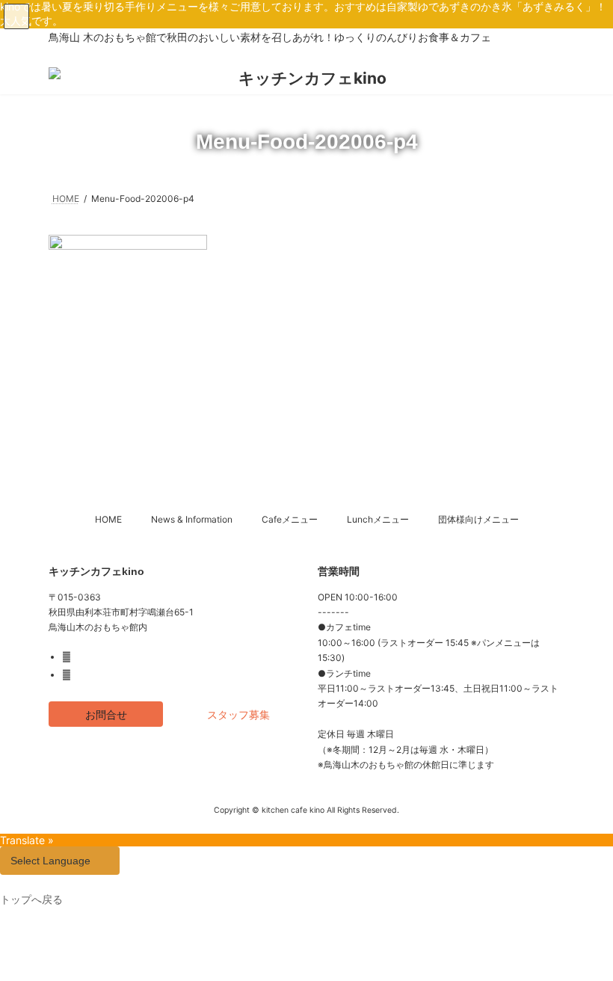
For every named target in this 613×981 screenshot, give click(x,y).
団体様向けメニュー (478, 519)
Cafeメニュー (290, 519)
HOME (108, 519)
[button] (106, 715)
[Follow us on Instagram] (68, 675)
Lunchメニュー (378, 519)
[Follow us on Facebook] (68, 656)
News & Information (191, 519)
